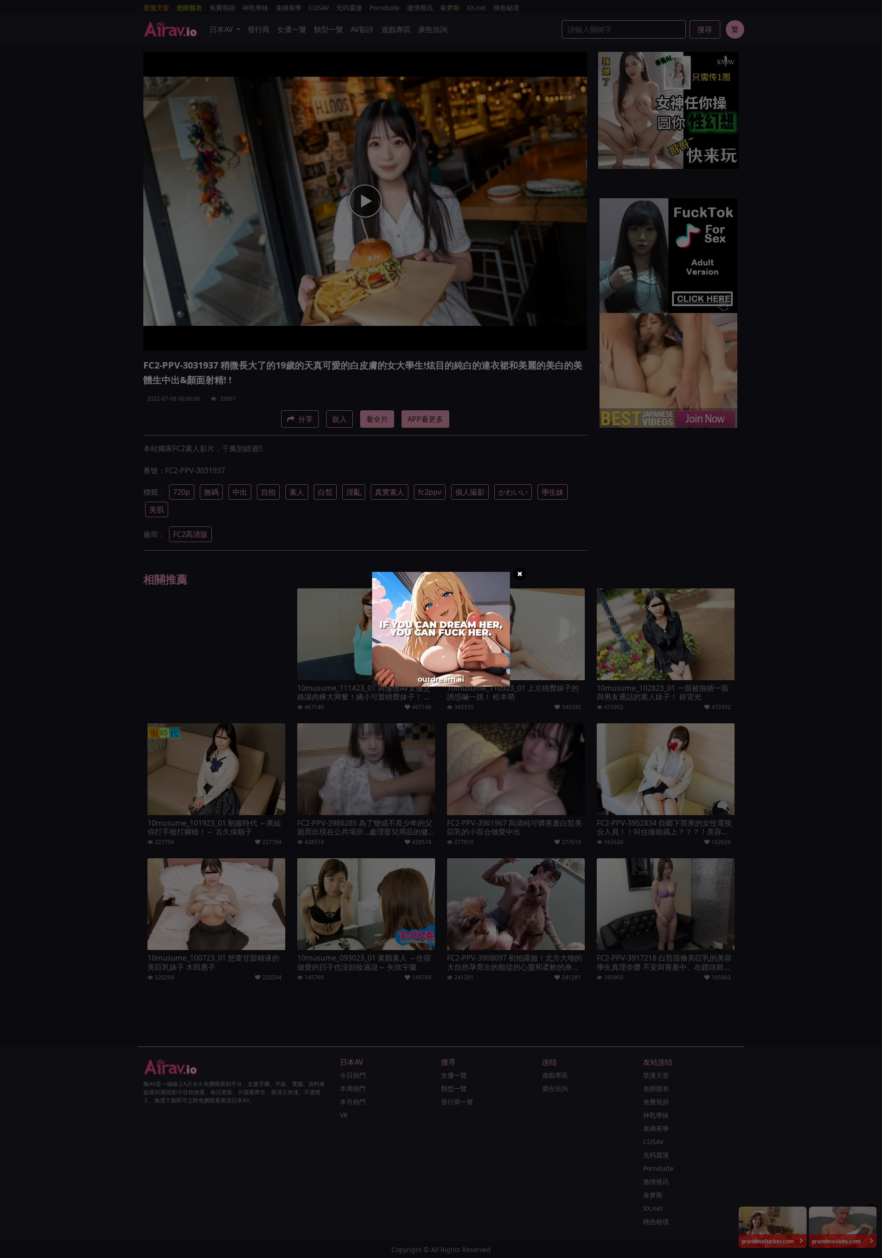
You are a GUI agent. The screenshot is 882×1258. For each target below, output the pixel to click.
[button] (519, 573)
